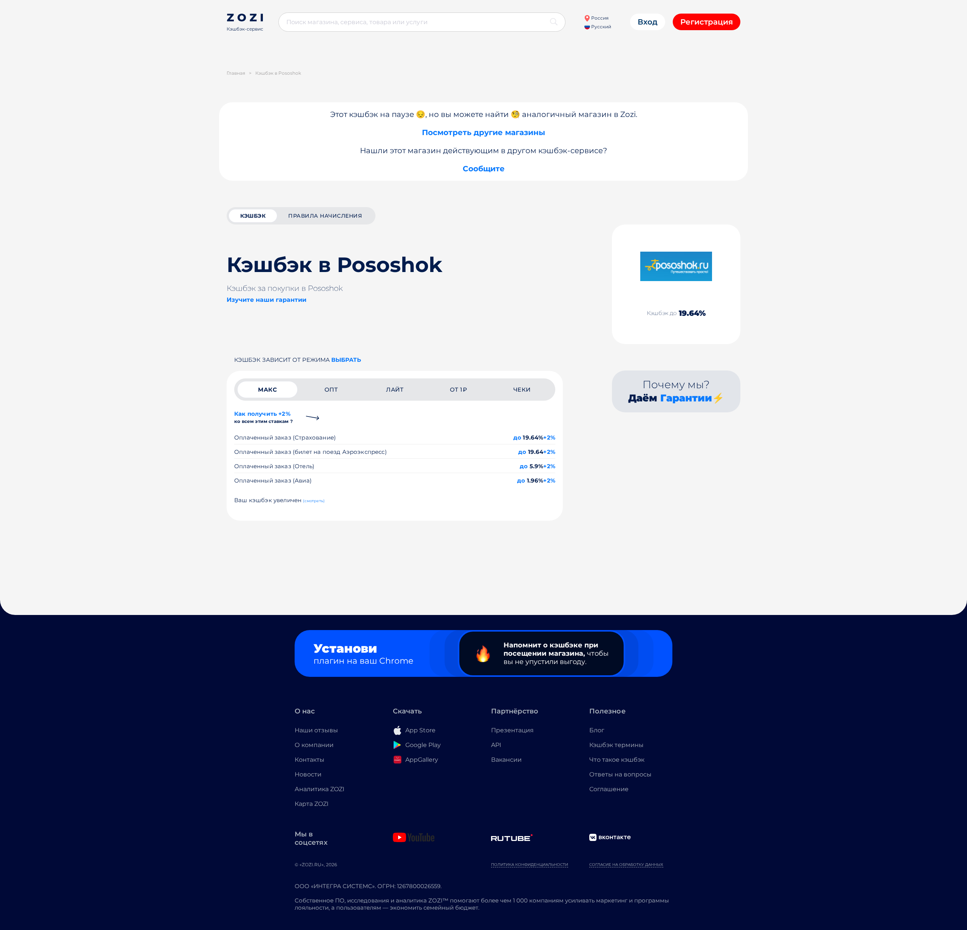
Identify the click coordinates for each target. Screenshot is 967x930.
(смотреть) (313, 500)
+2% (549, 437)
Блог (596, 730)
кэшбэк (253, 215)
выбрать (346, 359)
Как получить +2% (263, 417)
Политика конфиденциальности (529, 864)
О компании (314, 745)
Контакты (309, 759)
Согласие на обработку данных (626, 864)
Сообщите (484, 168)
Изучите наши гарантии (266, 299)
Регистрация (706, 21)
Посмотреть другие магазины (483, 132)
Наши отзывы (316, 730)
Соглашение (609, 789)
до (517, 437)
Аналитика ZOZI (319, 789)
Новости (308, 774)
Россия (599, 18)
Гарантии (686, 398)
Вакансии (506, 759)
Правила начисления (325, 215)
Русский (600, 26)
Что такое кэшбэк (616, 759)
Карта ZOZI (312, 803)
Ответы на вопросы (620, 774)
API (496, 745)
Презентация (512, 730)
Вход (648, 21)
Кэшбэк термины (616, 745)
